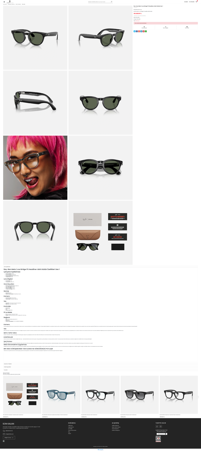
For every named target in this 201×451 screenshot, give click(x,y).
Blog (69, 431)
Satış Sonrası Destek (72, 430)
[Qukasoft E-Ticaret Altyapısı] (100, 450)
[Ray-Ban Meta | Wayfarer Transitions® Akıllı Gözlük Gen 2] (140, 395)
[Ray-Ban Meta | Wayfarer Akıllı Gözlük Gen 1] (61, 395)
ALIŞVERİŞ (115, 423)
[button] (196, 2)
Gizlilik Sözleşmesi (115, 425)
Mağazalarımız (71, 427)
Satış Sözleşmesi (115, 428)
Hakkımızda (70, 425)
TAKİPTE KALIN (161, 423)
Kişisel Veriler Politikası (116, 427)
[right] (198, 397)
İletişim (69, 433)
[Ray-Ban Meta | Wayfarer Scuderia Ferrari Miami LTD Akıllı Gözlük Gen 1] (22, 395)
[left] (3, 397)
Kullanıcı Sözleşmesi (116, 430)
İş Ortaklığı (70, 428)
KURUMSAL (72, 423)
